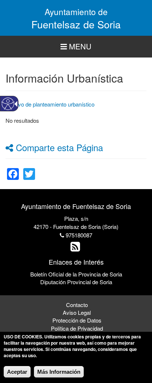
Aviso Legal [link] (77, 312)
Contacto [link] (77, 305)
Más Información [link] (58, 372)
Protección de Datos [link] (76, 320)
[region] (76, 47)
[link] (13, 169)
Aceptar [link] (17, 372)
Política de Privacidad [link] (77, 328)
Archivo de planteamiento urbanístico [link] (50, 104)
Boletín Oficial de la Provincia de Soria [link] (76, 274)
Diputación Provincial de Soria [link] (76, 282)
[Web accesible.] (7, 103)
